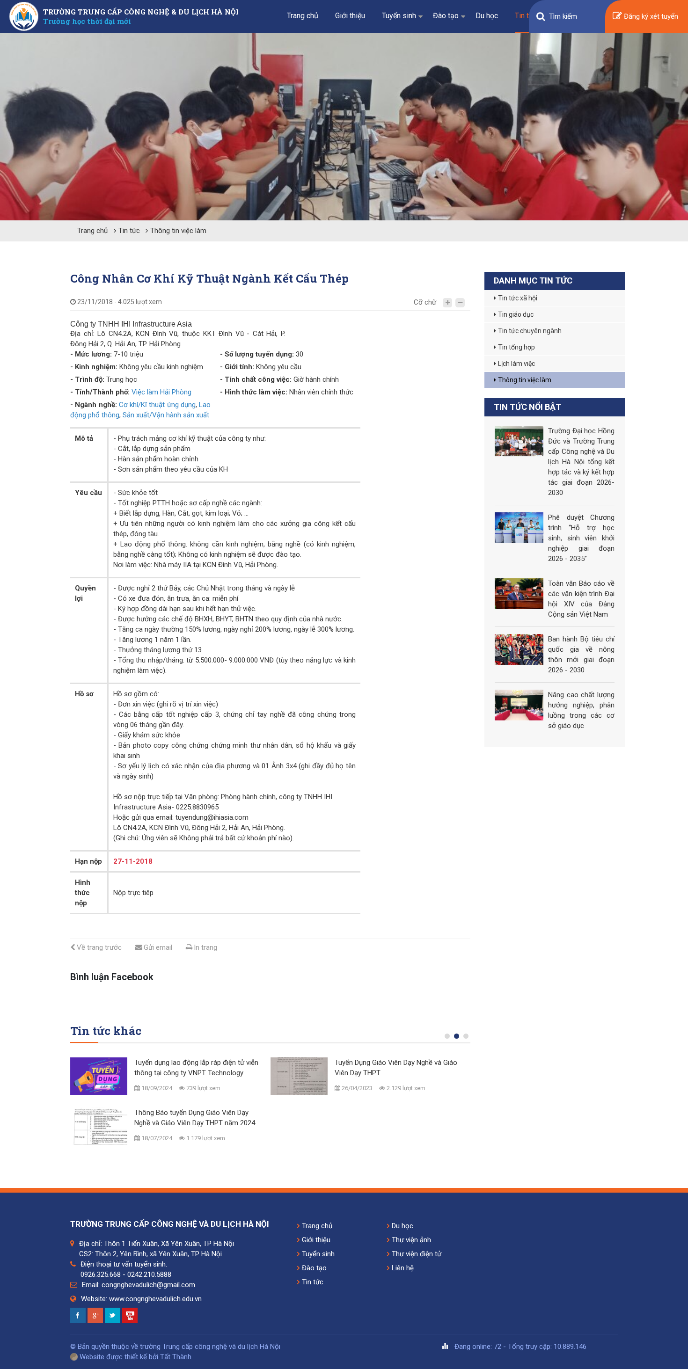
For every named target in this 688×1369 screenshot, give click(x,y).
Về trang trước (99, 947)
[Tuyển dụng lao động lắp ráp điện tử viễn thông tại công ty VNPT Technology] (98, 1076)
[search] (540, 16)
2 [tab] (458, 1038)
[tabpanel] (166, 1106)
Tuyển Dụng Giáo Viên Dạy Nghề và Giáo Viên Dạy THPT (396, 1067)
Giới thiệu (350, 15)
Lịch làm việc (516, 363)
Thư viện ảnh (411, 1240)
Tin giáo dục (516, 314)
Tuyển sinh (399, 15)
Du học (487, 15)
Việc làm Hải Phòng (161, 392)
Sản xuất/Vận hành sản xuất (166, 415)
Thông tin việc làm (178, 230)
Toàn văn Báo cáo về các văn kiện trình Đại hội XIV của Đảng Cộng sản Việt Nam (581, 599)
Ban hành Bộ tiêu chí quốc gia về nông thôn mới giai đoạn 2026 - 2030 (581, 654)
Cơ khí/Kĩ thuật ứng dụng (157, 405)
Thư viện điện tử (416, 1254)
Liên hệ (403, 1268)
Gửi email (158, 947)
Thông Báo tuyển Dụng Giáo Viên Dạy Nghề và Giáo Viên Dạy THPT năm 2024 (194, 1117)
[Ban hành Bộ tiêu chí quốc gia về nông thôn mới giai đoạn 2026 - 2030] (519, 649)
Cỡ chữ (425, 302)
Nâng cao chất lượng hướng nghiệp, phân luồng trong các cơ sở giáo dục (581, 710)
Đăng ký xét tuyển (651, 16)
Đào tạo (446, 15)
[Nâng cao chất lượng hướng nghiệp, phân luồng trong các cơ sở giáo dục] (519, 705)
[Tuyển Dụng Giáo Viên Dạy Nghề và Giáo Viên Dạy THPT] (299, 1076)
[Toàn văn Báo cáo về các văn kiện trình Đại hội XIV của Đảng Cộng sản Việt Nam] (519, 593)
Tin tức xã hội (517, 298)
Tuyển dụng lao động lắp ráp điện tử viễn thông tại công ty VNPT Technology (196, 1067)
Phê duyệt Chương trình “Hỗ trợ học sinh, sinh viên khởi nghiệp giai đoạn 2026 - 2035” (581, 538)
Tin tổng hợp (516, 347)
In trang (205, 947)
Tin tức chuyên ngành (530, 331)
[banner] (344, 127)
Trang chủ (302, 15)
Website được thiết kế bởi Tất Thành (134, 1357)
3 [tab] (468, 1038)
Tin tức (526, 15)
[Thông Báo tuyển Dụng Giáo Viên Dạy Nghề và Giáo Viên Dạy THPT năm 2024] (98, 1126)
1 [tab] (449, 1038)
